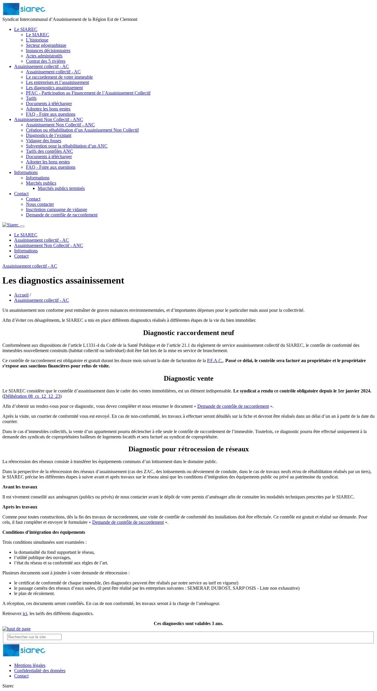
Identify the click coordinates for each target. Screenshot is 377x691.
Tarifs (31, 98)
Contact (21, 193)
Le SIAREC (25, 29)
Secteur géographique (46, 45)
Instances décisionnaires (48, 50)
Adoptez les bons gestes (48, 108)
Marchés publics (41, 182)
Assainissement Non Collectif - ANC (48, 119)
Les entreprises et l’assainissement (57, 82)
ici (25, 613)
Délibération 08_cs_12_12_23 (32, 396)
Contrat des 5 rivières (45, 61)
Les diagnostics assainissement (54, 87)
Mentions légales (29, 665)
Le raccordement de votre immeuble (59, 76)
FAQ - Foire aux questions (50, 114)
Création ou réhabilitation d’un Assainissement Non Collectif (82, 129)
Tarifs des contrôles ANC (49, 151)
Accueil (21, 294)
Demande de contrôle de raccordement (61, 214)
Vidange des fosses (43, 140)
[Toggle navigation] (22, 226)
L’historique (37, 39)
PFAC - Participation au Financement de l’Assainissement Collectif (88, 92)
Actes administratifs (44, 55)
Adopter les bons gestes (48, 161)
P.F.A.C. (215, 360)
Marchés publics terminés (61, 188)
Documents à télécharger (49, 103)
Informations (26, 172)
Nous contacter (40, 204)
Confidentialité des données (39, 670)
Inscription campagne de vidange (56, 209)
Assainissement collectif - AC (41, 66)
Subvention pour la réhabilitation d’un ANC (67, 145)
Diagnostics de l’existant (48, 135)
